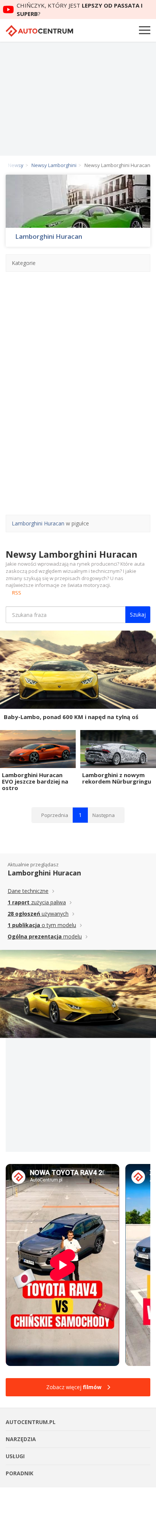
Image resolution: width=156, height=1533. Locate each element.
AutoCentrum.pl (39, 31)
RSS (16, 592)
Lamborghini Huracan (48, 236)
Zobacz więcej (73, 1387)
